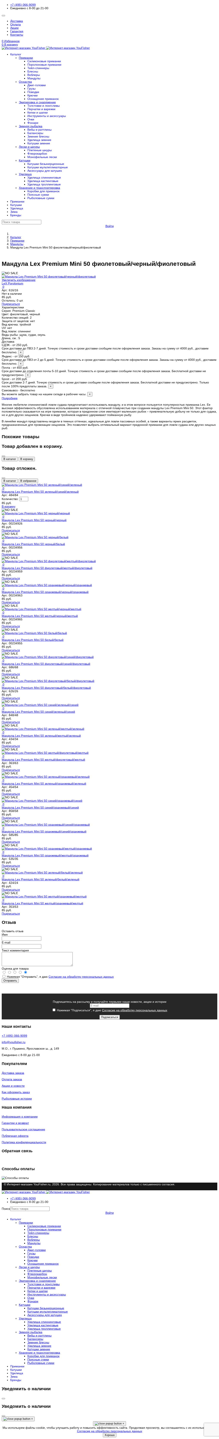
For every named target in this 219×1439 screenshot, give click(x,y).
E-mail (6, 942)
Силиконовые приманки (44, 61)
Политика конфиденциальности (24, 1142)
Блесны (32, 71)
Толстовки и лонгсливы (43, 105)
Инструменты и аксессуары (46, 116)
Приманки (26, 57)
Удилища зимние (39, 140)
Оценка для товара (15, 968)
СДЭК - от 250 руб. (105, 348)
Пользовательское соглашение (23, 1129)
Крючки (32, 95)
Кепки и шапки (37, 112)
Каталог (15, 54)
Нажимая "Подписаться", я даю (111, 1010)
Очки (30, 119)
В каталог (9, 459)
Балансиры (35, 133)
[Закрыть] (3, 456)
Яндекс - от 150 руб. (109, 360)
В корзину (26, 459)
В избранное (28, 480)
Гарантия (16, 31)
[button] (109, 44)
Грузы (31, 88)
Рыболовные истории (17, 1098)
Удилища (25, 174)
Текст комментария (15, 950)
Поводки (33, 92)
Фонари (32, 122)
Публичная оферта (15, 1135)
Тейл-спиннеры (38, 68)
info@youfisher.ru (13, 1042)
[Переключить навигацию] (3, 15)
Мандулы (33, 78)
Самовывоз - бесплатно (46, 392)
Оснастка (25, 81)
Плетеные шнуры (39, 150)
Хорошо (110, 1435)
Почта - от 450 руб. (104, 371)
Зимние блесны (38, 136)
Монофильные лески (42, 157)
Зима (14, 211)
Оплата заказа (12, 1079)
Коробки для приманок (43, 191)
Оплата (15, 24)
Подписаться (11, 304)
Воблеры (33, 75)
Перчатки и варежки (41, 109)
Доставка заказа (13, 1073)
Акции (14, 28)
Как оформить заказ (16, 1092)
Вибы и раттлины (39, 129)
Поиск (6, 1208)
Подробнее (10, 398)
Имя (5, 934)
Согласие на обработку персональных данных (81, 976)
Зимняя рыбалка (30, 126)
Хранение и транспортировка (39, 187)
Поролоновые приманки (44, 64)
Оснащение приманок (43, 99)
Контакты (16, 34)
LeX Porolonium (12, 283)
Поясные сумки (38, 194)
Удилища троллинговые (44, 184)
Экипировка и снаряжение (37, 102)
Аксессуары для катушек (44, 170)
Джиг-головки (36, 85)
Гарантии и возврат (15, 1123)
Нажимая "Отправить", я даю (60, 976)
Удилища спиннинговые (44, 177)
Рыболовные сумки (40, 198)
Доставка (16, 21)
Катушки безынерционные (45, 164)
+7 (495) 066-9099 (23, 4)
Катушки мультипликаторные (47, 167)
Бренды (15, 215)
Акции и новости (13, 1085)
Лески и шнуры (29, 146)
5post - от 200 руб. (105, 382)
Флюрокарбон (37, 153)
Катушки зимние (38, 143)
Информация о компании (20, 1116)
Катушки (24, 160)
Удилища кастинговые (42, 181)
